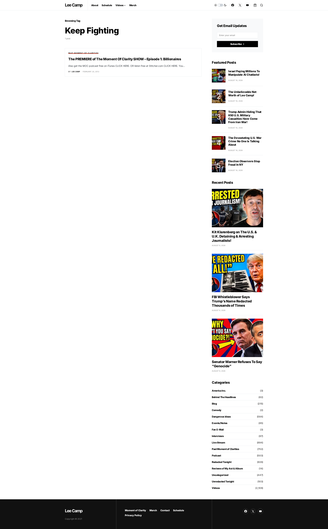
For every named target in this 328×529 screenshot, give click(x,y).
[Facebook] (232, 5)
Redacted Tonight (221, 462)
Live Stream (218, 442)
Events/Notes (219, 423)
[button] (220, 5)
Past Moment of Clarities (83, 53)
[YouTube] (247, 5)
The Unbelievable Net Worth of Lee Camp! (242, 93)
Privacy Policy (133, 515)
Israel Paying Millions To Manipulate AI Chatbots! (244, 72)
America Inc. (219, 390)
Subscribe (236, 44)
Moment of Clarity (135, 510)
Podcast (216, 455)
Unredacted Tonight (223, 481)
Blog (214, 403)
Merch (153, 510)
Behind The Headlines (224, 397)
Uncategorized (220, 475)
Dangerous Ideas (221, 416)
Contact (165, 510)
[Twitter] (240, 5)
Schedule (178, 510)
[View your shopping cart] (255, 5)
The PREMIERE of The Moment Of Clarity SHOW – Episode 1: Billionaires (124, 59)
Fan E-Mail (218, 429)
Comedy (216, 410)
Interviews (218, 436)
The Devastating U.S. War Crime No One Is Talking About (244, 141)
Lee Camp (74, 5)
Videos (216, 487)
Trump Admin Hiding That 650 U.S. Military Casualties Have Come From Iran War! (244, 117)
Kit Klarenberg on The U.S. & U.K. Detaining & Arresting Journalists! (234, 236)
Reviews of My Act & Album (227, 468)
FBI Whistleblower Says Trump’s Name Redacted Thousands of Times (232, 301)
